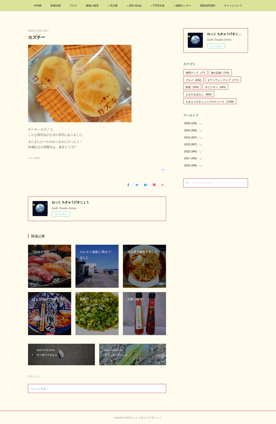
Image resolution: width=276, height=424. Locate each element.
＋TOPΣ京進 (157, 5)
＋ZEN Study (133, 5)
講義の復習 (92, 5)
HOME (38, 5)
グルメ (193, 80)
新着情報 (55, 5)
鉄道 (192, 87)
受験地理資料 (207, 5)
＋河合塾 (112, 5)
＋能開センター (182, 5)
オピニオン (215, 87)
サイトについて (233, 5)
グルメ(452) (34, 157)
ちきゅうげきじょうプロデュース (210, 101)
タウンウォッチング (223, 80)
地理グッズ (195, 72)
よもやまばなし (199, 94)
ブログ (73, 5)
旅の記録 (220, 72)
